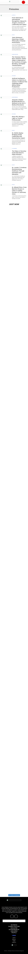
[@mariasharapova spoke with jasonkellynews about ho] (11, 448)
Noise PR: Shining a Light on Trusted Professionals (18, 118)
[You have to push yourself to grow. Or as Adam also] (11, 245)
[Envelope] (16, 916)
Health (13, 34)
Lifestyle (13, 15)
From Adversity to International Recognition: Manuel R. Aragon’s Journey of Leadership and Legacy (19, 21)
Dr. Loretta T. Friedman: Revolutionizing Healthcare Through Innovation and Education (19, 171)
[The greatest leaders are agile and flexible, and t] (20, 760)
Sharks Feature (15, 54)
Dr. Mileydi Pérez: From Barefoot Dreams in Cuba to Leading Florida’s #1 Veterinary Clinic (19, 191)
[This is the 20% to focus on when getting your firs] (20, 551)
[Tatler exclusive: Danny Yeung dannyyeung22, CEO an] (11, 621)
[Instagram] (23, 2)
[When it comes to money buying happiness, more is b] (20, 470)
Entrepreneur (15, 97)
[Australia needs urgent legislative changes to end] (20, 326)
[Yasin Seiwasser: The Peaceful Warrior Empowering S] (2, 309)
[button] (26, 2)
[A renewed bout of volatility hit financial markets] (2, 470)
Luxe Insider (14, 148)
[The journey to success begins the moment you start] (2, 528)
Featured (14, 75)
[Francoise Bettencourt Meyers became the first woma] (2, 810)
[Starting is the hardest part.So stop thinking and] (11, 744)
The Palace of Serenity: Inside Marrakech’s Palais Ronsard (19, 152)
